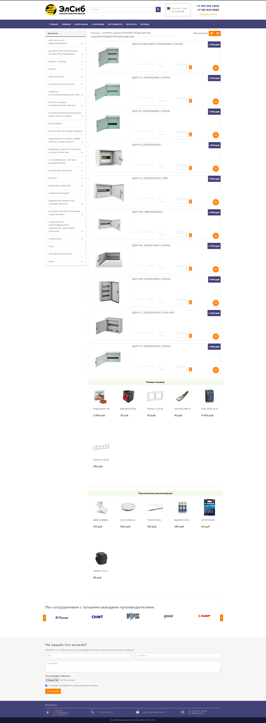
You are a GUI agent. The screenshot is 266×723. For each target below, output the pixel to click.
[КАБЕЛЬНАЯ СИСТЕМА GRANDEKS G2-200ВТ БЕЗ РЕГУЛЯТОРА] (101, 396)
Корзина (176, 8)
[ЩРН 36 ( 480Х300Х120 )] (109, 225)
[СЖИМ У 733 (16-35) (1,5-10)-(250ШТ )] (101, 558)
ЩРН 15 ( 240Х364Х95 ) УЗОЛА (151, 346)
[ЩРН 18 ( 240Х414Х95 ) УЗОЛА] (109, 258)
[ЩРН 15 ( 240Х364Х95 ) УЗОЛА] (109, 359)
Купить (101, 425)
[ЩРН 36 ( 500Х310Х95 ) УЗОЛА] (109, 292)
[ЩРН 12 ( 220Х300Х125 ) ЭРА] (109, 191)
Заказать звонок (208, 14)
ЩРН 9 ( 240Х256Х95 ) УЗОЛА (151, 111)
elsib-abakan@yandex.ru (154, 712)
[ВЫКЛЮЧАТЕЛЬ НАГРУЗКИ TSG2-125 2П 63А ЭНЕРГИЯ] (182, 507)
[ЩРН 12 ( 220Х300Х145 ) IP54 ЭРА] (109, 326)
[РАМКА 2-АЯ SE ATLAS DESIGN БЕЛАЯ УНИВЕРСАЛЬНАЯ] (155, 396)
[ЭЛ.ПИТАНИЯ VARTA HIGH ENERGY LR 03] (209, 507)
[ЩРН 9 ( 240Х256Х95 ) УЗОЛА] (109, 124)
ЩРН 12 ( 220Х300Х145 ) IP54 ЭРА (153, 313)
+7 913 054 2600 (208, 6)
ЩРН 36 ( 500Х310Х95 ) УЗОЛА (151, 279)
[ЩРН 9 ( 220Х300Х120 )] (109, 158)
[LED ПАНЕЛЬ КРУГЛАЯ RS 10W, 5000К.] (128, 507)
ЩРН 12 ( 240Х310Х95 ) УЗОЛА (151, 78)
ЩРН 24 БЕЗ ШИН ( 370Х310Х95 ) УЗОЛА (157, 44)
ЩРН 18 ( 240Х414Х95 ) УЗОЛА (151, 245)
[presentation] (44, 618)
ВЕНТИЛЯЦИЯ (55, 124)
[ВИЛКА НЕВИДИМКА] (101, 507)
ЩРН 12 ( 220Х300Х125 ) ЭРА (150, 178)
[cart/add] (216, 68)
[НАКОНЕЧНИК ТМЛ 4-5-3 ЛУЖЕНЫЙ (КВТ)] (182, 396)
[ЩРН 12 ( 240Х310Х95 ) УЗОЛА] (109, 91)
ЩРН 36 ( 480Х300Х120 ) (147, 212)
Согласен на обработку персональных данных (73, 686)
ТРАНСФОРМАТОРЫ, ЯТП (60, 254)
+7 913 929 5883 (208, 10)
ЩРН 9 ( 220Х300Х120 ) (146, 145)
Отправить (53, 691)
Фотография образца (57, 676)
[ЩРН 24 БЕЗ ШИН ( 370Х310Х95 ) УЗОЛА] (109, 57)
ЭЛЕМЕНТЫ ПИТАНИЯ (58, 193)
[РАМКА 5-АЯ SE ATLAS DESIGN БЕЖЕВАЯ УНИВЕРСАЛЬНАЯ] (101, 447)
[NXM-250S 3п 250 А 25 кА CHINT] (209, 396)
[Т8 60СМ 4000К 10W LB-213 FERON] (155, 507)
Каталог (53, 33)
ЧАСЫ (51, 246)
